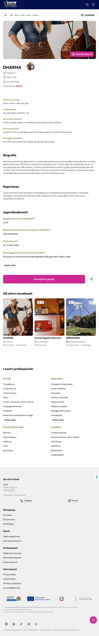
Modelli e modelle (59, 406)
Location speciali (59, 432)
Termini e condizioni (12, 583)
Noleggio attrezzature (61, 410)
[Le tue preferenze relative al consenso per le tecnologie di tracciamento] (96, 477)
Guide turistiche (58, 388)
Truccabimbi (8, 384)
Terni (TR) (12, 77)
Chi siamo (7, 515)
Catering (7, 441)
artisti (22, 15)
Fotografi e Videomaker (62, 384)
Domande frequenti (12, 541)
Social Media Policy (12, 588)
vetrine (16, 15)
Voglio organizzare (11, 536)
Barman (7, 432)
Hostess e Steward (59, 397)
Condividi (89, 15)
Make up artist (57, 402)
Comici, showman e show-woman (18, 402)
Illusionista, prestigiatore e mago (18, 415)
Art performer (9, 388)
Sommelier (8, 450)
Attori (5, 397)
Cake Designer (10, 437)
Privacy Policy (9, 574)
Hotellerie (55, 446)
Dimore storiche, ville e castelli (65, 437)
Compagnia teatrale (12, 406)
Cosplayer (8, 410)
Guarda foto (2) (84, 54)
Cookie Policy (9, 579)
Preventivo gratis (44, 279)
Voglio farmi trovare (12, 553)
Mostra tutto (10, 265)
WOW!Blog (8, 524)
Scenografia (56, 415)
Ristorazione (57, 450)
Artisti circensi (9, 393)
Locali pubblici (57, 454)
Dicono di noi (9, 519)
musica (28, 15)
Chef (5, 446)
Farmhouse (56, 441)
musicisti (35, 15)
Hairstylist (55, 393)
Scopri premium (10, 562)
